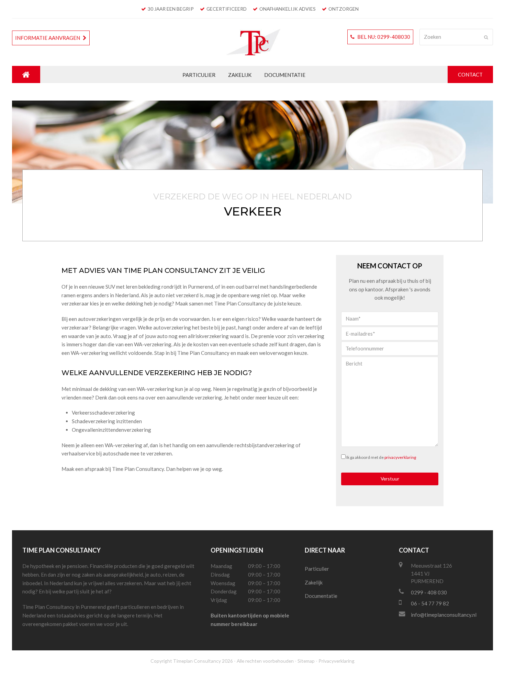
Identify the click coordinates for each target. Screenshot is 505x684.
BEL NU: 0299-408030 (383, 37)
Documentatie (321, 596)
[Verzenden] (486, 37)
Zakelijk (314, 582)
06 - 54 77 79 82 (430, 603)
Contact (470, 74)
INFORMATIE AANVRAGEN (48, 38)
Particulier (317, 569)
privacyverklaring (400, 457)
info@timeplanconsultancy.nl (443, 615)
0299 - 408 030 (429, 592)
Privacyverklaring (336, 661)
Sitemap (306, 661)
